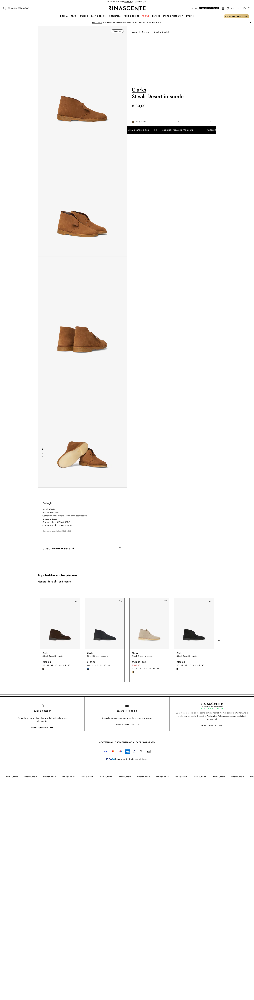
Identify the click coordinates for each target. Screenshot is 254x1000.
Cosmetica (115, 16)
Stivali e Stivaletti (161, 31)
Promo (145, 16)
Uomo (74, 16)
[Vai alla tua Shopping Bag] (232, 8)
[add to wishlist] (120, 31)
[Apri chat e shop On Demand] (212, 705)
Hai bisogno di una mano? (236, 16)
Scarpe (145, 31)
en (244, 8)
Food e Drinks (131, 16)
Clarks (139, 89)
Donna (64, 16)
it (248, 8)
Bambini (84, 16)
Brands (156, 16)
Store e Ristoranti (173, 16)
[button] (223, 8)
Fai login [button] (97, 22)
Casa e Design (98, 16)
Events (190, 16)
